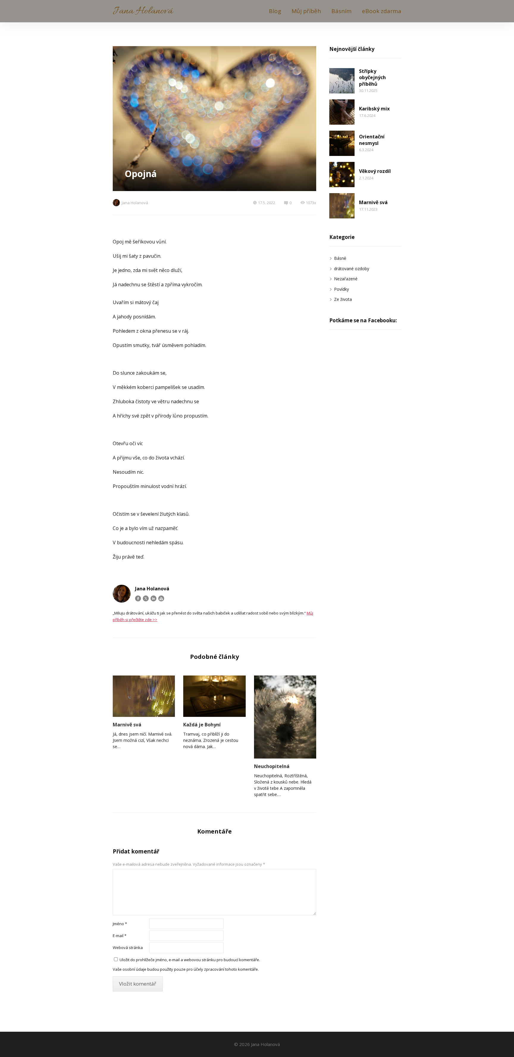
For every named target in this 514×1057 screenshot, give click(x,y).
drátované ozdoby (351, 268)
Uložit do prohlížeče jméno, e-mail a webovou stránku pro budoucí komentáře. (190, 959)
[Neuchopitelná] (285, 717)
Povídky (341, 289)
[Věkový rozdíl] (342, 174)
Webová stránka (128, 947)
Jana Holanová (143, 11)
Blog (275, 11)
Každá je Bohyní (202, 724)
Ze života (343, 299)
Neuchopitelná (271, 766)
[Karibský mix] (342, 112)
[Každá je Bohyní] (214, 696)
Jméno (120, 923)
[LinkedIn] (153, 598)
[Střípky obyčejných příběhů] (342, 80)
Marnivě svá (127, 724)
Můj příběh (306, 11)
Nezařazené (346, 279)
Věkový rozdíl (375, 171)
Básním (341, 11)
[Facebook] (138, 598)
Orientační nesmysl (372, 139)
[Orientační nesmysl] (342, 143)
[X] (146, 598)
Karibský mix (374, 108)
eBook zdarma (381, 11)
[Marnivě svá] (144, 696)
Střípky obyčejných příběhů (372, 77)
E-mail (119, 935)
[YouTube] (161, 598)
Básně (340, 258)
